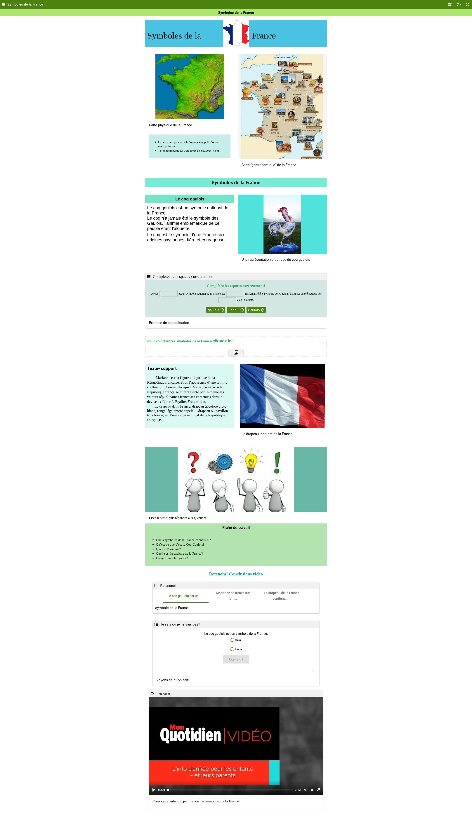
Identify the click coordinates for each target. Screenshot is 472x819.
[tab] (186, 596)
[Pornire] (154, 790)
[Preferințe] (312, 790)
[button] (236, 640)
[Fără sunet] (305, 790)
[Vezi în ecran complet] (318, 790)
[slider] (230, 790)
